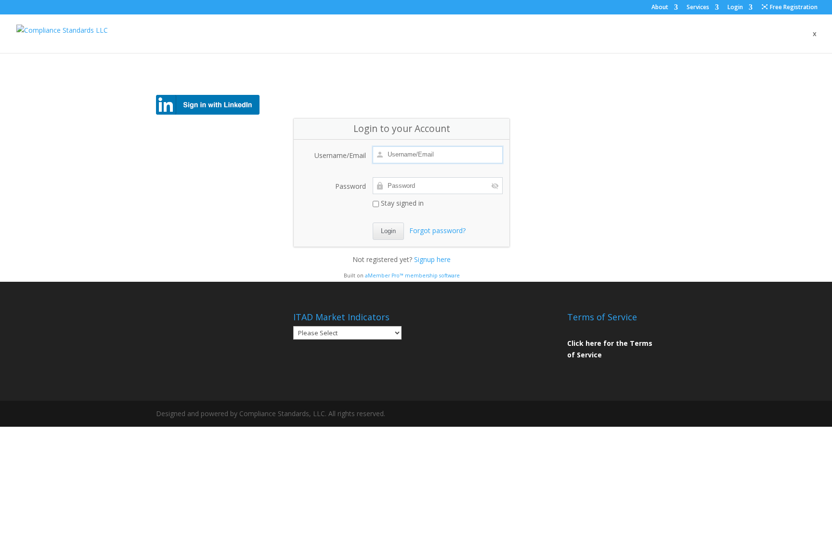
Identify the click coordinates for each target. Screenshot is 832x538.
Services (698, 7)
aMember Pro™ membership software (412, 275)
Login (735, 7)
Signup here (432, 259)
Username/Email (340, 155)
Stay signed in (401, 203)
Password (350, 186)
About (659, 7)
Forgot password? (437, 230)
